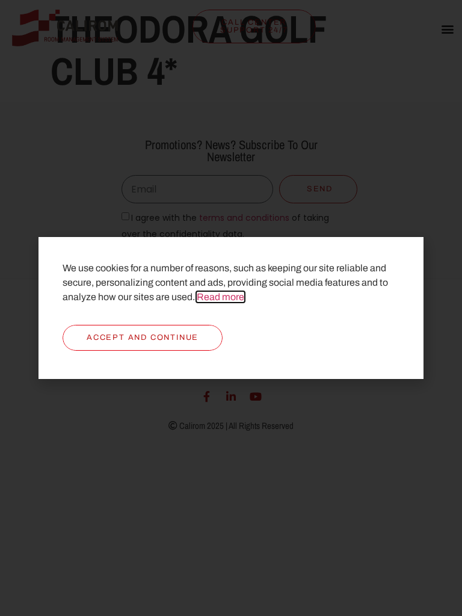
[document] (231, 308)
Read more (220, 297)
